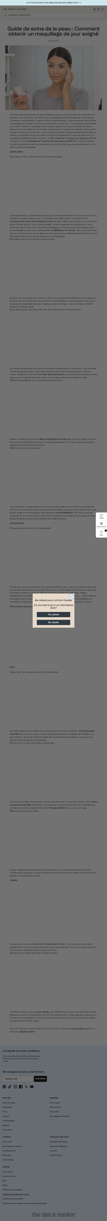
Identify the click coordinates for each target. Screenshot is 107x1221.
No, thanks (53, 622)
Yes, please (53, 614)
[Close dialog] (71, 596)
